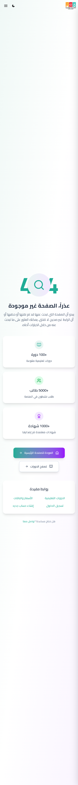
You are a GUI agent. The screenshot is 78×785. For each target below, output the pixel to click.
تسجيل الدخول (54, 505)
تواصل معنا (29, 521)
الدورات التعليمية (55, 498)
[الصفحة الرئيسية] (71, 5)
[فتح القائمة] (5, 5)
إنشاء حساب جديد (23, 505)
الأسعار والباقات (23, 498)
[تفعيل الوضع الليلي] (13, 5)
